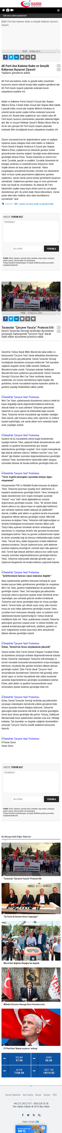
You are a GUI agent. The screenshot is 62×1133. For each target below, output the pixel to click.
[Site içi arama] (39, 1115)
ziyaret (22, 204)
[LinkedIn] (16, 57)
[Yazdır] (27, 57)
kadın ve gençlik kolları (44, 204)
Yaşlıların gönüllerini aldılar (16, 72)
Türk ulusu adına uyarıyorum (15, 15)
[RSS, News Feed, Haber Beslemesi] (34, 1115)
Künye (38, 1094)
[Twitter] (11, 57)
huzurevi (29, 204)
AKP (16, 204)
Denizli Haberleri (13, 1094)
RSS (55, 1094)
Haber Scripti (28, 1121)
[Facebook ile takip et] (22, 1115)
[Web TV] (12, 10)
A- (58, 69)
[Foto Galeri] (8, 10)
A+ (58, 65)
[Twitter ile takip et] (28, 1115)
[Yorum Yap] (33, 57)
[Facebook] (5, 57)
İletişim (47, 1094)
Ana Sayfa (28, 1094)
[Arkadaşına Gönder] (22, 57)
